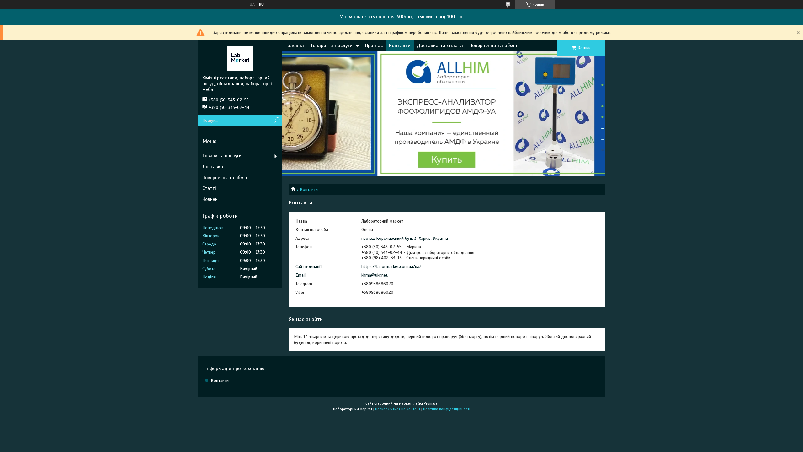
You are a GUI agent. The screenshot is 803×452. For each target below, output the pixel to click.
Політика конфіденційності (446, 409)
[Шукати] (276, 120)
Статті (209, 188)
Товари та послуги (331, 45)
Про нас (374, 45)
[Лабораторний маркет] (240, 57)
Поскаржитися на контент (397, 409)
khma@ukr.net (374, 275)
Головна (294, 45)
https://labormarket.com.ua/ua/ (391, 266)
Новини (210, 199)
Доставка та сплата (440, 45)
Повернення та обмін (493, 45)
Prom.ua (431, 403)
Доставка (212, 167)
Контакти (400, 45)
